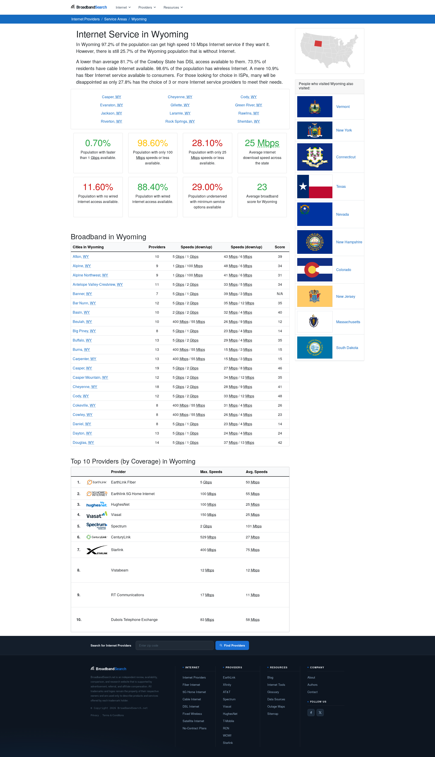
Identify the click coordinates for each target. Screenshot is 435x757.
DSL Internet (191, 706)
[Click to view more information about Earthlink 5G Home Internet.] (97, 494)
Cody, (249, 96)
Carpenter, (84, 358)
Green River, (248, 104)
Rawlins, (248, 113)
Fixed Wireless (192, 713)
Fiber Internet (191, 684)
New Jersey (345, 296)
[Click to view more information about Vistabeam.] (97, 570)
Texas (341, 186)
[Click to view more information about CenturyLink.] (97, 537)
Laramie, (180, 113)
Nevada (342, 214)
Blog (270, 677)
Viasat (227, 706)
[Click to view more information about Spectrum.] (97, 526)
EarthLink (229, 677)
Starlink (228, 742)
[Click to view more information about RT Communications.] (97, 594)
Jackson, (111, 113)
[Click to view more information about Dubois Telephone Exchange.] (97, 619)
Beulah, (82, 321)
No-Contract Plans (195, 728)
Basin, (81, 312)
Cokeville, (84, 405)
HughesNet (230, 713)
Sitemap (272, 713)
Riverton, (111, 121)
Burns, (81, 349)
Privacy (95, 715)
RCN (226, 728)
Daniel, (82, 423)
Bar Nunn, (84, 302)
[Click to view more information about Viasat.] (97, 514)
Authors (312, 684)
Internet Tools (276, 684)
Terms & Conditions (113, 715)
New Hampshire (349, 241)
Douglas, (83, 442)
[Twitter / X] (320, 712)
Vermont (343, 106)
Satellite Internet (193, 721)
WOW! (227, 735)
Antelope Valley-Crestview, (98, 284)
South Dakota (347, 347)
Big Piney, (84, 330)
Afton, (81, 256)
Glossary (273, 692)
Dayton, (82, 433)
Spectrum (229, 699)
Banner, (82, 293)
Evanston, (111, 104)
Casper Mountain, (90, 377)
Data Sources (276, 699)
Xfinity (227, 684)
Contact (312, 692)
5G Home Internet (194, 692)
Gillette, (180, 104)
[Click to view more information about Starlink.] (97, 550)
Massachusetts (348, 321)
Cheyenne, (180, 96)
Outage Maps (276, 706)
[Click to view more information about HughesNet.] (97, 505)
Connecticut (345, 156)
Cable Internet (192, 699)
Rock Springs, (180, 121)
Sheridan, (248, 121)
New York (344, 130)
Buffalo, (82, 340)
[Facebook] (311, 712)
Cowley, (82, 414)
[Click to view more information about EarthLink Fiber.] (97, 482)
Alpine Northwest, (90, 275)
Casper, (111, 96)
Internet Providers (194, 677)
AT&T (226, 692)
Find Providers (234, 645)
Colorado (343, 269)
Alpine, (82, 265)
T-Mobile (228, 721)
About (311, 677)
